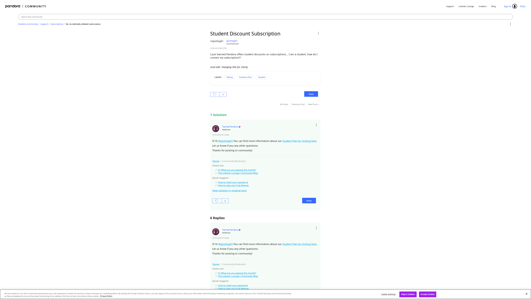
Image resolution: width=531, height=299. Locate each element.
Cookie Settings (388, 294)
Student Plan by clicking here (299, 141)
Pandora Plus (245, 77)
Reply (311, 94)
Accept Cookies (427, 294)
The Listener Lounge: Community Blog (238, 173)
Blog (493, 6)
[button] (318, 33)
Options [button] (510, 24)
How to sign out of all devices (233, 185)
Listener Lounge (466, 6)
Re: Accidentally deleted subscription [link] (83, 24)
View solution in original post (229, 190)
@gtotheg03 (225, 141)
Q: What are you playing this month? (237, 170)
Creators (483, 6)
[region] (265, 294)
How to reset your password (233, 182)
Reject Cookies (408, 294)
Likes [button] (215, 94)
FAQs (522, 6)
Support (450, 6)
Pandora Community (26, 6)
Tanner (216, 161)
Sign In (507, 6)
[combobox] (265, 17)
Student (261, 77)
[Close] (527, 294)
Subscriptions (56, 24)
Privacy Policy (106, 296)
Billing (230, 77)
